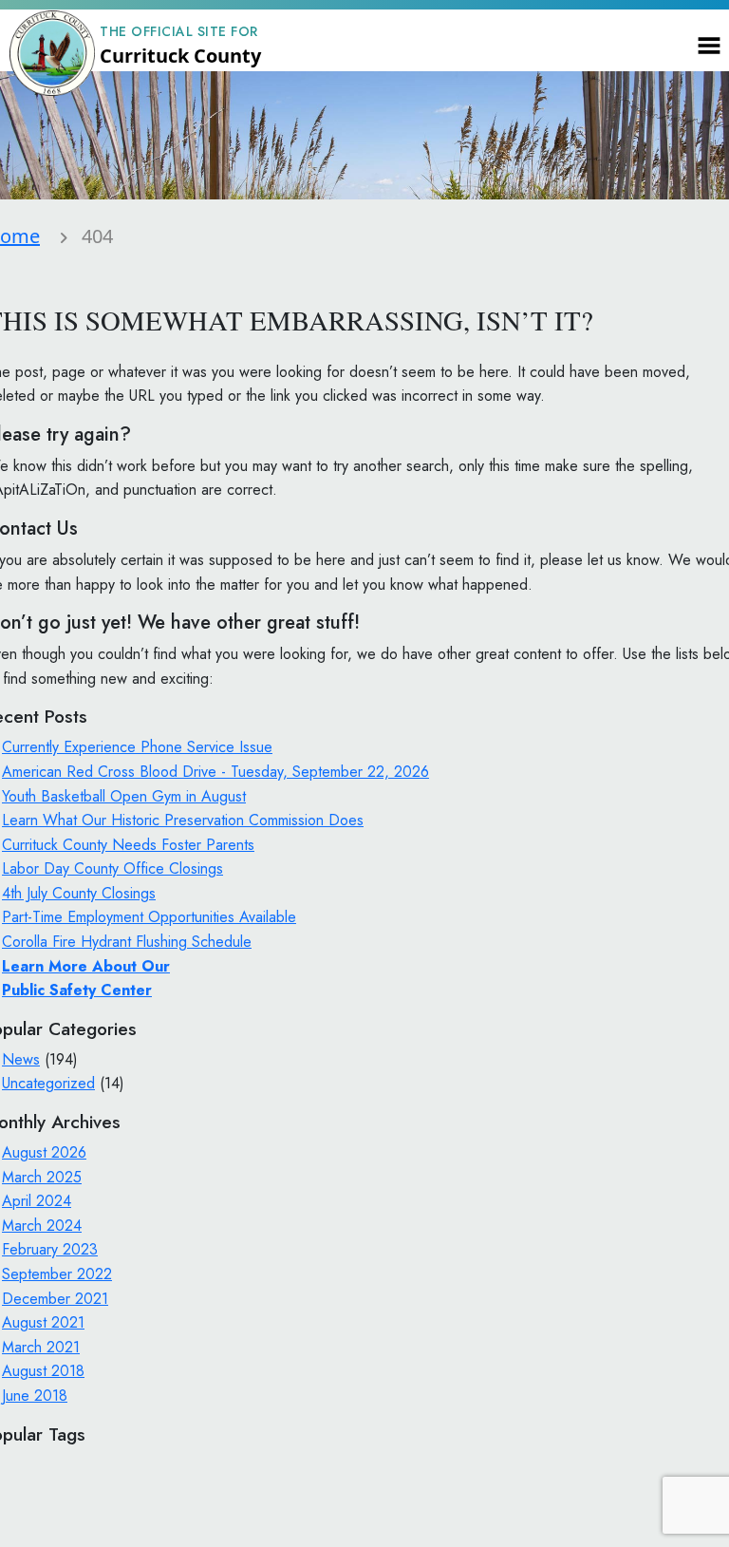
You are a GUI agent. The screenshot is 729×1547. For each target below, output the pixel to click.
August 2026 (44, 1152)
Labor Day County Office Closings (112, 868)
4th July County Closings (79, 893)
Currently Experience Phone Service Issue (137, 747)
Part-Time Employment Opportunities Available (149, 917)
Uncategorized (48, 1083)
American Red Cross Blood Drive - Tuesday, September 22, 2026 (215, 772)
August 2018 (43, 1371)
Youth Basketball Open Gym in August (124, 796)
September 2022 (57, 1274)
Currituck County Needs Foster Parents (128, 845)
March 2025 (42, 1177)
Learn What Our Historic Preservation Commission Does (183, 820)
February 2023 (50, 1249)
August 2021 (43, 1322)
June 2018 (34, 1395)
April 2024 (36, 1201)
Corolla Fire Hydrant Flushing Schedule (127, 942)
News (21, 1059)
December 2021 (55, 1299)
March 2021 (41, 1347)
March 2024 (42, 1225)
